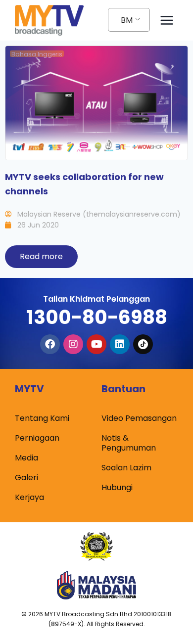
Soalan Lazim (126, 467)
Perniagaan (37, 438)
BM (127, 20)
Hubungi (117, 487)
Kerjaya (29, 497)
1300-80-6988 (96, 317)
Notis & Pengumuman (128, 443)
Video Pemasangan (139, 418)
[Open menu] (166, 20)
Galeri (26, 477)
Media (26, 457)
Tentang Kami (42, 418)
